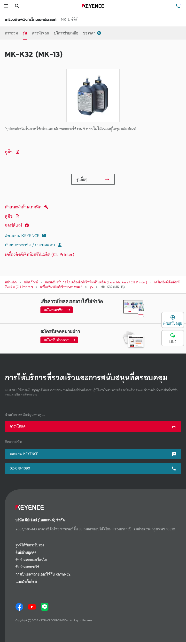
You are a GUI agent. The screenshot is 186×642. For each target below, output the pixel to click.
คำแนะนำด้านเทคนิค (23, 207)
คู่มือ (9, 151)
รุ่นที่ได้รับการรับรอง (30, 545)
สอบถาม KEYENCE (22, 235)
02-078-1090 (20, 468)
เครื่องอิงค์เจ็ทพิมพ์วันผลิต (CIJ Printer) (39, 254)
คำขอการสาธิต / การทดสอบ (30, 244)
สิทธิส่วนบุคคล (26, 552)
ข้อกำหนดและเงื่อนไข (31, 559)
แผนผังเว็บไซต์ (26, 581)
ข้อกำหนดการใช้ (27, 567)
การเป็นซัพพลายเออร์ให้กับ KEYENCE (43, 574)
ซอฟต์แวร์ (13, 225)
